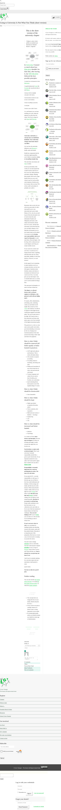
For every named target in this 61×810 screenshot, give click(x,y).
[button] (0, 1)
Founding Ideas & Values (6, 709)
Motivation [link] (26, 83)
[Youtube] (9, 12)
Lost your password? (39, 793)
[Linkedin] (6, 12)
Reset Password (23, 807)
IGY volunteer (3, 731)
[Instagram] (11, 12)
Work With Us (3, 728)
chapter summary (33, 585)
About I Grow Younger (5, 716)
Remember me (22, 792)
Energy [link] (31, 495)
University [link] (29, 65)
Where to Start (3, 702)
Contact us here (3, 738)
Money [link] (28, 90)
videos (56, 56)
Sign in (29, 793)
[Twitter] (1, 12)
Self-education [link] (33, 74)
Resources (2, 712)
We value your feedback (5, 735)
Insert (2, 779)
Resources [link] (34, 148)
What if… (2, 706)
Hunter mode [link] (27, 464)
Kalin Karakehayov (51, 235)
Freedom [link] (26, 88)
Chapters (2, 699)
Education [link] (27, 69)
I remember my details (38, 806)
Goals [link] (36, 86)
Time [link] (25, 163)
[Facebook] (4, 12)
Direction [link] (34, 119)
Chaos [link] (25, 308)
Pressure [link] (26, 549)
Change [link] (33, 491)
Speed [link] (28, 119)
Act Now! (2, 725)
